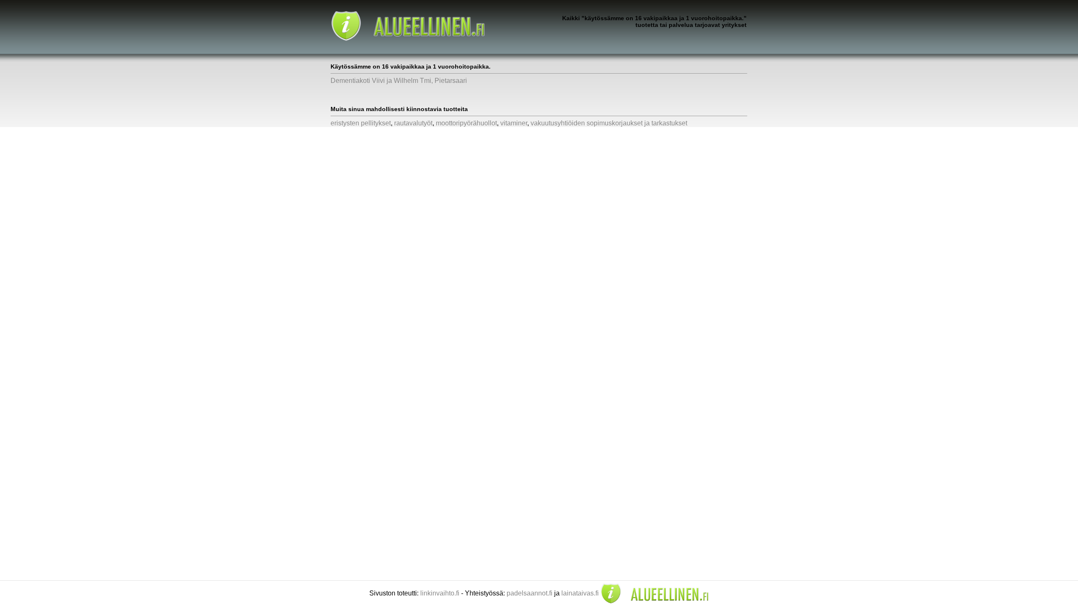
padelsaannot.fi (529, 593)
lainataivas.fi (580, 593)
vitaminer (513, 123)
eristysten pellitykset (361, 123)
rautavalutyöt (413, 123)
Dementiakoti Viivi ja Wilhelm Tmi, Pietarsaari (399, 80)
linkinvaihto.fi (439, 593)
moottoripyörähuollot (466, 123)
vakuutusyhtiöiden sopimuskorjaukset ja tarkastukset (609, 123)
